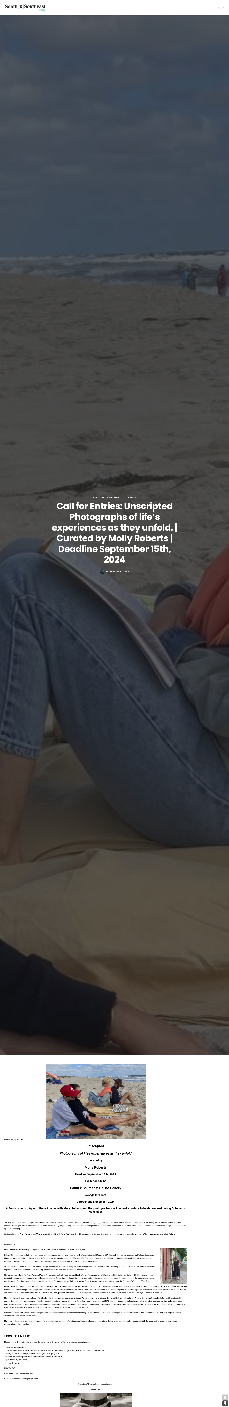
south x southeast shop (119, 572)
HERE (11, 1373)
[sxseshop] (25, 7)
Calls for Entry (117, 497)
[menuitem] (220, 7)
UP (225, 1397)
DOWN (225, 1403)
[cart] (223, 7)
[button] (220, 7)
